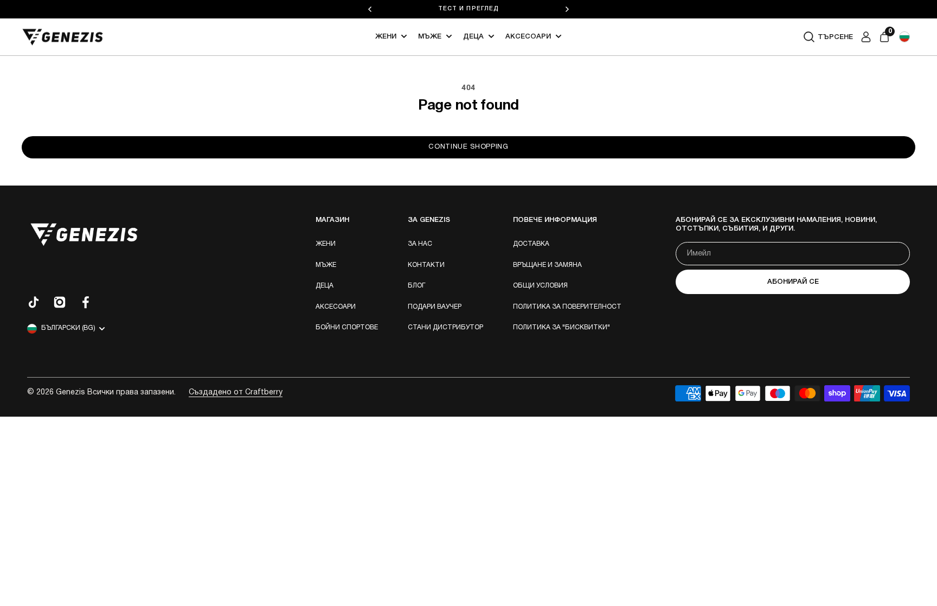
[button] (904, 37)
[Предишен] (370, 9)
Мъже (429, 37)
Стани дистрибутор (445, 327)
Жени (385, 37)
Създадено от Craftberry (236, 392)
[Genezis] (63, 37)
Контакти (426, 265)
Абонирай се (793, 282)
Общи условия (540, 286)
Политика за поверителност (567, 307)
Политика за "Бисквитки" (561, 327)
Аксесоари (528, 37)
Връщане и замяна (547, 265)
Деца (473, 37)
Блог (416, 286)
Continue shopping (468, 147)
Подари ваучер (434, 307)
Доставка (531, 244)
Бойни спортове (347, 327)
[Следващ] (567, 9)
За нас (420, 244)
